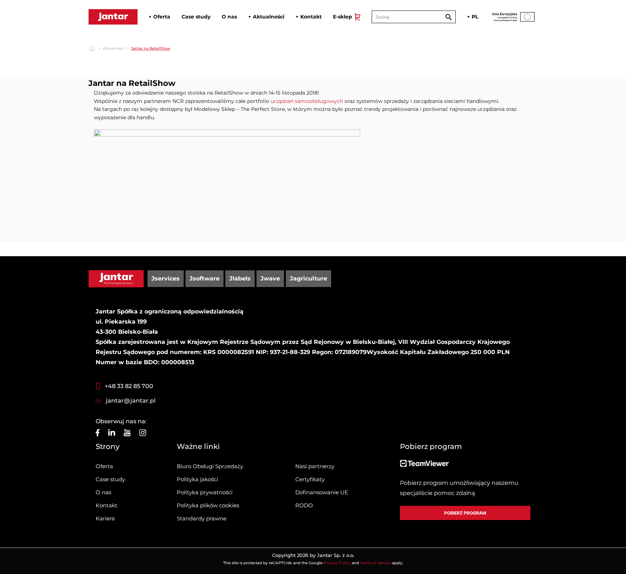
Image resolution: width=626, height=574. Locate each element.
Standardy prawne (201, 518)
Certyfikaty (310, 479)
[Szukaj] (448, 17)
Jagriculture (308, 278)
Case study (110, 479)
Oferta (104, 466)
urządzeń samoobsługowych (307, 101)
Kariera (105, 518)
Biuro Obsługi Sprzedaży (210, 466)
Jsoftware (204, 278)
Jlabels (240, 278)
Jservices (165, 278)
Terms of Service (375, 563)
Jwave (270, 278)
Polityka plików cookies (208, 505)
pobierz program (465, 513)
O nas (103, 492)
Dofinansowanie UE (321, 492)
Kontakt (106, 505)
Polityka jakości (197, 479)
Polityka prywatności (205, 492)
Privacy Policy (337, 563)
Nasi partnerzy (314, 466)
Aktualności (114, 48)
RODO (304, 505)
